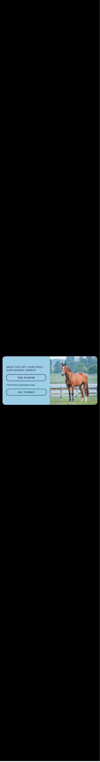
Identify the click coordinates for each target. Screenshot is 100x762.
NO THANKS (26, 392)
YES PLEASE (26, 377)
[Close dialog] (94, 359)
